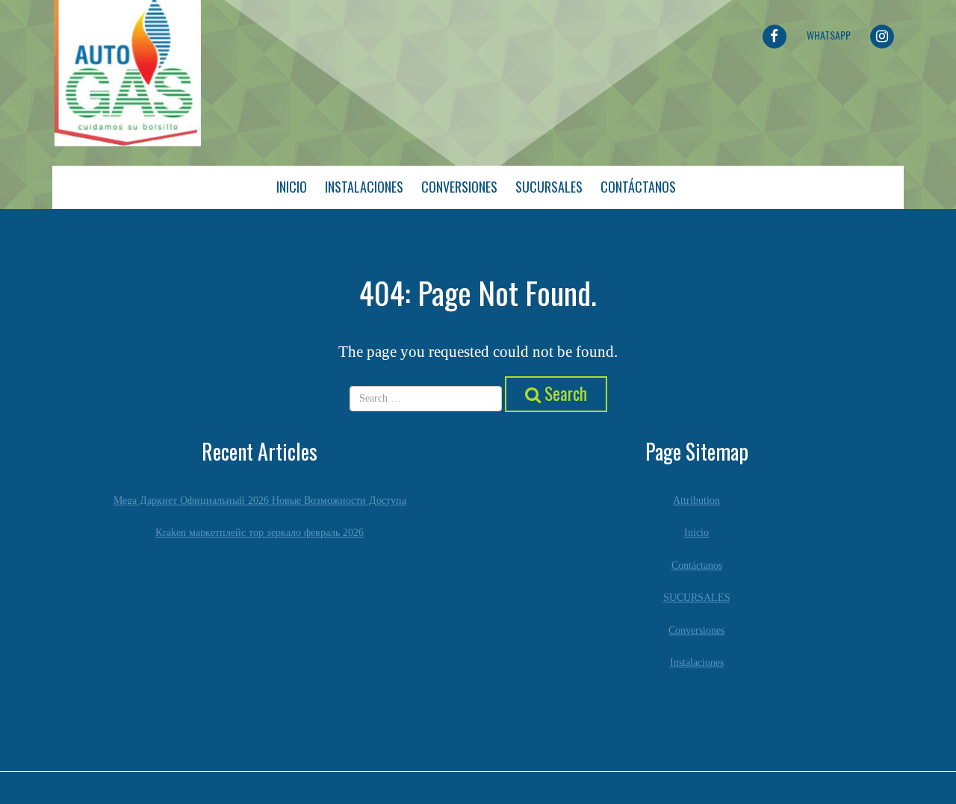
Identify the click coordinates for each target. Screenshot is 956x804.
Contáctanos (638, 186)
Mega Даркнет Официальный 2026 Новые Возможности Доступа (260, 500)
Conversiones (459, 186)
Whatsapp (829, 35)
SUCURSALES (696, 597)
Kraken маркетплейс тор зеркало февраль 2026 (259, 532)
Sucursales (549, 186)
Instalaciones (364, 186)
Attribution (696, 500)
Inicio (291, 186)
